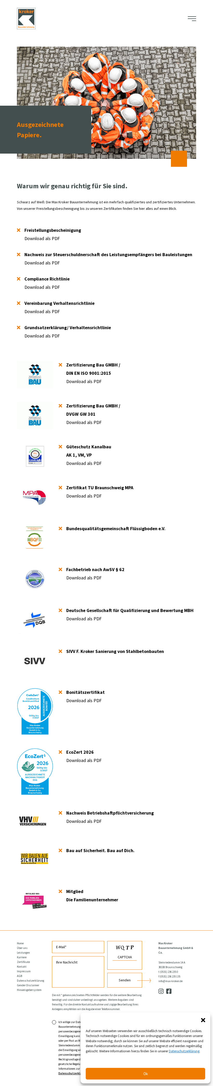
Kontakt (21, 966)
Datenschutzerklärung (30, 980)
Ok (145, 1073)
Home (20, 943)
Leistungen (23, 952)
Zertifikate (23, 962)
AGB (19, 976)
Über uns (22, 948)
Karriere (21, 957)
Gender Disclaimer (28, 985)
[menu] (192, 18)
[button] (203, 1019)
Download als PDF (52, 234)
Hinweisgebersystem (29, 990)
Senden (125, 980)
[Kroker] (26, 18)
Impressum (24, 971)
